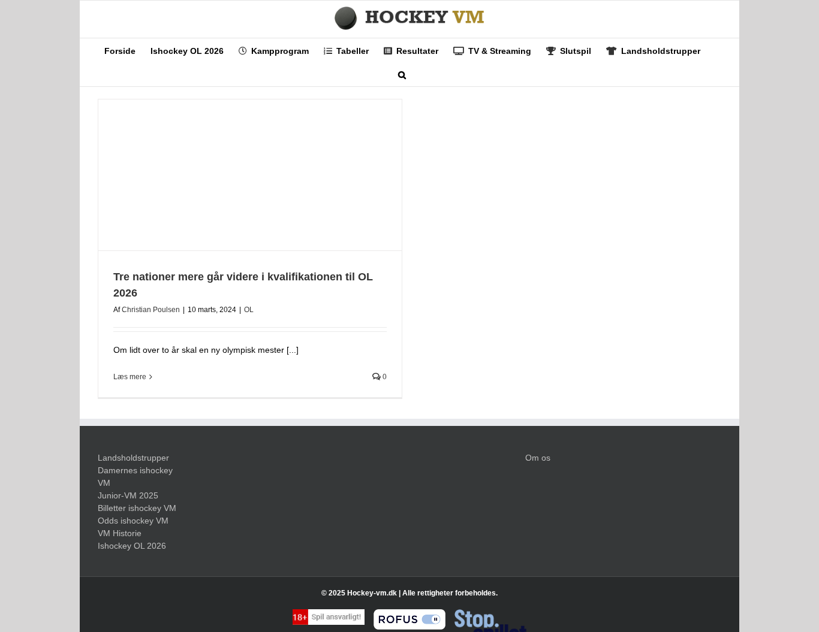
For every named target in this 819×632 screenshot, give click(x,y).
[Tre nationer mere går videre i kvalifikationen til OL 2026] (250, 175)
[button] (402, 74)
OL (249, 310)
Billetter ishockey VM (137, 508)
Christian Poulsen (151, 310)
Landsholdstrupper (133, 457)
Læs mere (129, 377)
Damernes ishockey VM (135, 476)
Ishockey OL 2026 (132, 546)
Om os (537, 457)
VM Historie (119, 533)
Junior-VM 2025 (128, 495)
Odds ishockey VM (133, 520)
